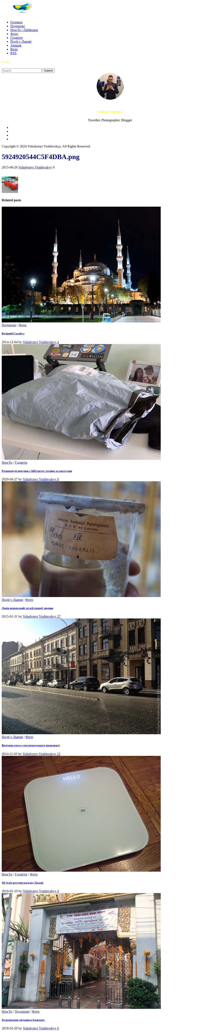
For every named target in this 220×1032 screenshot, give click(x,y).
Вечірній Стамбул (13, 333)
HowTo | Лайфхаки (24, 30)
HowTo (7, 462)
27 (59, 616)
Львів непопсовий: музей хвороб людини (27, 608)
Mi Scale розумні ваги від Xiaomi (22, 882)
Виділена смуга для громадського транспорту (31, 745)
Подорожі (17, 26)
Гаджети (16, 37)
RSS (13, 53)
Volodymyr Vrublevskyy (35, 167)
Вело (14, 49)
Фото (14, 34)
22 (58, 754)
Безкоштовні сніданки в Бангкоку (23, 1019)
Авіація (15, 45)
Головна (16, 22)
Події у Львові (20, 41)
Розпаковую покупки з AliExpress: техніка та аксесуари (37, 470)
